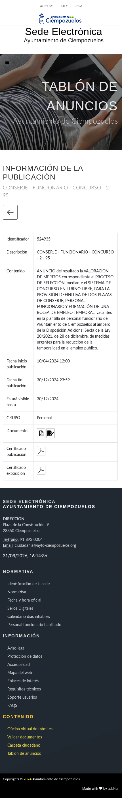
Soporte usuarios (22, 697)
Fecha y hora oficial (24, 600)
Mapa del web (19, 673)
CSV (78, 6)
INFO (64, 6)
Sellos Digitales (20, 609)
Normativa (16, 592)
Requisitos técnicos (24, 689)
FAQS (12, 706)
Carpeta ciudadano (23, 745)
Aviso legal (16, 648)
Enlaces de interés (23, 681)
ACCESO (47, 6)
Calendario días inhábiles (28, 617)
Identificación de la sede (28, 584)
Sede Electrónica (63, 31)
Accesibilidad (18, 665)
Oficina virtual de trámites (29, 729)
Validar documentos (24, 737)
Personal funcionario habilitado (34, 625)
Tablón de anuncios (24, 754)
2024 (27, 779)
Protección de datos (24, 657)
